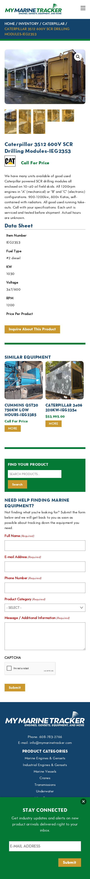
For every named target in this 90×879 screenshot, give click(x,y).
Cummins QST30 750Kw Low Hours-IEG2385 (21, 410)
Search (17, 484)
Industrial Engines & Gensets (45, 765)
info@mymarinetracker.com (51, 743)
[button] (78, 57)
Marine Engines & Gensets (45, 758)
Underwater (45, 791)
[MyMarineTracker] (33, 13)
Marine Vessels (45, 771)
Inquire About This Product (32, 329)
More (12, 428)
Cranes (45, 778)
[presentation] (30, 668)
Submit (15, 687)
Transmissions (45, 785)
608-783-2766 (50, 737)
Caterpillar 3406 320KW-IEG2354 (63, 407)
